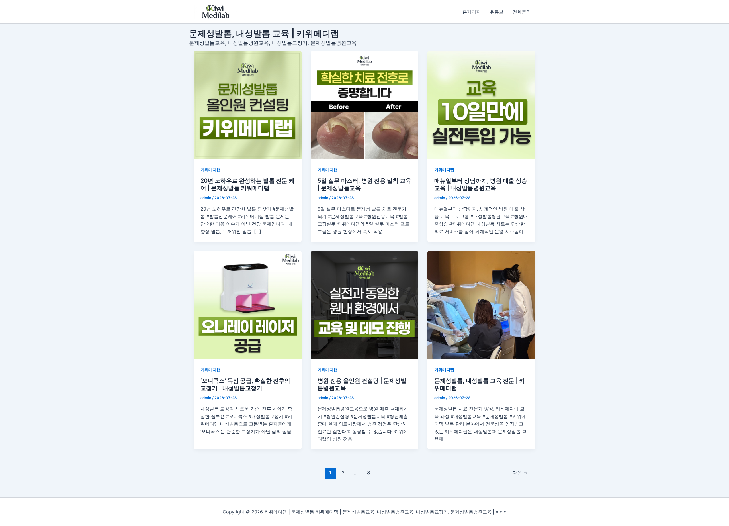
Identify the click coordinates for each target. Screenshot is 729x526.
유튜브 (496, 12)
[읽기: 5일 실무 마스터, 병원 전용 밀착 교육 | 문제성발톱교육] (365, 105)
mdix (501, 512)
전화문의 (522, 12)
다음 (520, 473)
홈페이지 (471, 12)
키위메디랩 (210, 169)
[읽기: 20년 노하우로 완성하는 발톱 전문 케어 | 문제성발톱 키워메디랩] (248, 105)
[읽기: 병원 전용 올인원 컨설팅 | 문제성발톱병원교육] (365, 305)
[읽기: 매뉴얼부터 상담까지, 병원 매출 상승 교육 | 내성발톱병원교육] (481, 105)
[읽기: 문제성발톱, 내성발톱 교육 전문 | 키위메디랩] (481, 305)
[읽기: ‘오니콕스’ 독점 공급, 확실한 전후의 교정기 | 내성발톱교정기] (248, 305)
